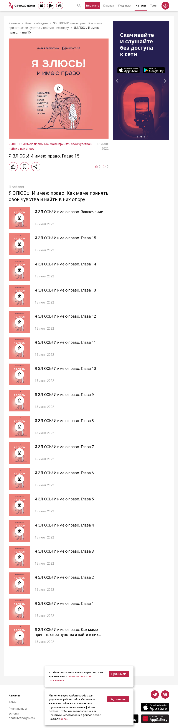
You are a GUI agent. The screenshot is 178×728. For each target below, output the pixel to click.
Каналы (141, 5)
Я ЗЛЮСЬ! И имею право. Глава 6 (64, 473)
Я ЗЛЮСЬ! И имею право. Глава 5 (64, 499)
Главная (108, 5)
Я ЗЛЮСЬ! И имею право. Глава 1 (64, 603)
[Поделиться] (35, 166)
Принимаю (119, 674)
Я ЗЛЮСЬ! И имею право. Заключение (69, 212)
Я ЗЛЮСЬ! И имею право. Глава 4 (64, 525)
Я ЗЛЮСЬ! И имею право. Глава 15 (65, 238)
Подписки (124, 5)
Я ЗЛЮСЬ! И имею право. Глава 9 (64, 394)
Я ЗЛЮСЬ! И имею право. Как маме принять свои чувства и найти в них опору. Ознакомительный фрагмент (66, 634)
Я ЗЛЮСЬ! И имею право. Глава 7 (64, 447)
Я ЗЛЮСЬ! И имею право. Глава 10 (65, 368)
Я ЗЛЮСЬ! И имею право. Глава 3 (64, 551)
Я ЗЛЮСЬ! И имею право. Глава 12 (65, 316)
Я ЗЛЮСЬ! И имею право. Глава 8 (64, 420)
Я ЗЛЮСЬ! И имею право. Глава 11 (65, 342)
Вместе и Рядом (36, 23)
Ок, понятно (118, 699)
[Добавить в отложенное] (24, 166)
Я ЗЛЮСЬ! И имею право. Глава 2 (64, 577)
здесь (64, 719)
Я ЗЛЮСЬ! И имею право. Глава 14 (65, 264)
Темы (153, 5)
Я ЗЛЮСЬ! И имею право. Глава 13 (65, 290)
